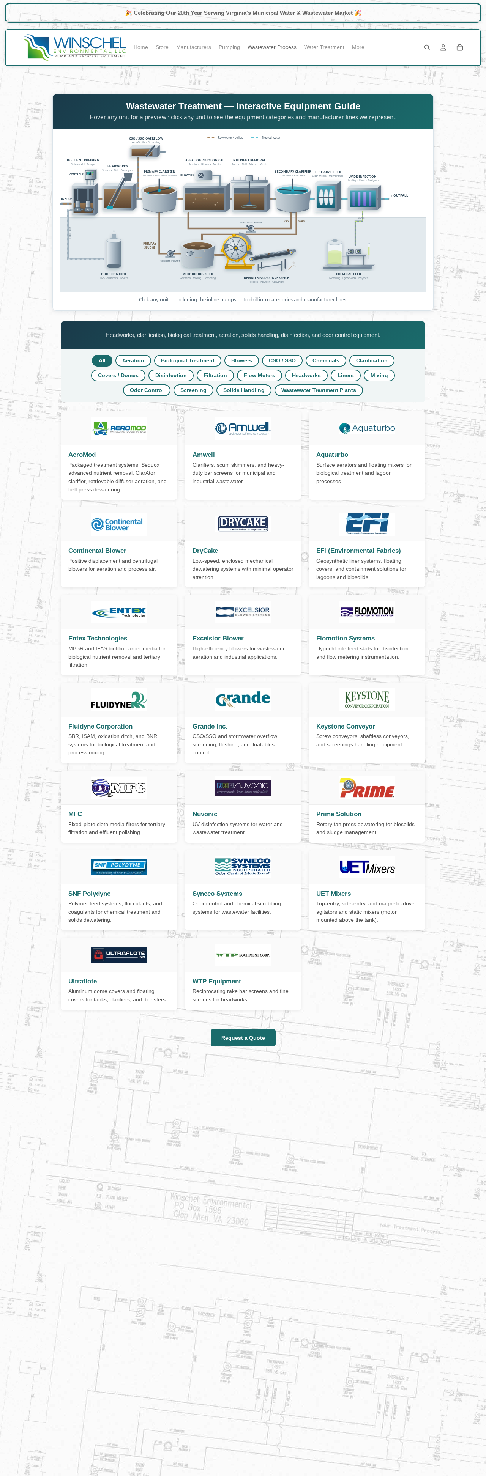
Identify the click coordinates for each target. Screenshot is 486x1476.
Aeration (133, 360)
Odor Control (147, 390)
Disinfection (171, 375)
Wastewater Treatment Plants (318, 390)
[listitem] (358, 47)
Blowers (241, 360)
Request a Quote (243, 1038)
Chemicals (325, 360)
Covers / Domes (118, 375)
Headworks (306, 375)
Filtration (215, 375)
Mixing (379, 375)
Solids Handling (244, 390)
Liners (346, 375)
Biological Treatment (188, 360)
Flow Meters (259, 375)
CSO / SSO (282, 360)
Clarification (372, 360)
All (102, 360)
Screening (193, 390)
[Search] (427, 47)
